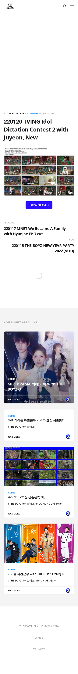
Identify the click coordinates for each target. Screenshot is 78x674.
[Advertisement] (39, 53)
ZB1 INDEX (39, 649)
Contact (39, 637)
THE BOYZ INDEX (17, 113)
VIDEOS (34, 113)
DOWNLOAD (39, 205)
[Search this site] (65, 6)
